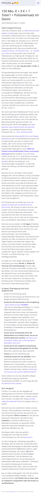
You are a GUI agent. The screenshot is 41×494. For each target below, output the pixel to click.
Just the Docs (12, 491)
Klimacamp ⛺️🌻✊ (10, 3)
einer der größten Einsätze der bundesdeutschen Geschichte (18, 204)
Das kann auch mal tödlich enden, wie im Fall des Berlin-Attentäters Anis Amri (20, 340)
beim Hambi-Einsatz (16, 305)
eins (24, 154)
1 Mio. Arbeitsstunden (24, 132)
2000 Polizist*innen (31, 31)
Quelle (4, 161)
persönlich (28, 437)
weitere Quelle (7, 33)
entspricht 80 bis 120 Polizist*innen (15, 51)
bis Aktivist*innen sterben (12, 383)
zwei (32, 154)
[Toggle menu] (38, 3)
